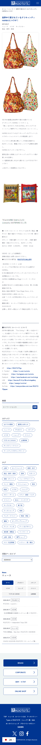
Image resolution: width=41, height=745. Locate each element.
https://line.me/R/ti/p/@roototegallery (22, 380)
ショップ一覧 (26, 720)
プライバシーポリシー (27, 723)
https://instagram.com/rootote (22, 374)
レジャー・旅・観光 (26, 542)
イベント (28, 435)
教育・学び (31, 468)
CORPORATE (20, 672)
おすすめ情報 (8, 424)
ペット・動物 (8, 484)
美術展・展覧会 (9, 532)
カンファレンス (17, 468)
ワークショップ (9, 510)
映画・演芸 (24, 516)
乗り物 (20, 505)
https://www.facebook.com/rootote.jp (24, 377)
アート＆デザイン (25, 526)
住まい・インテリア (21, 500)
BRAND (20, 663)
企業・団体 (7, 537)
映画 (5, 489)
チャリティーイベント (11, 446)
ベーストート (23, 532)
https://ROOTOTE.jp (14, 368)
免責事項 (20, 727)
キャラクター (8, 505)
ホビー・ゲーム (9, 495)
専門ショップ (20, 537)
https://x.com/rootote (21, 371)
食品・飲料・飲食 (10, 473)
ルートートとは (20, 716)
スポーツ (32, 473)
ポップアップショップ (19, 521)
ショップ (16, 435)
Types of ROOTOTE (13, 720)
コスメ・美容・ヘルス (26, 495)
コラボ (6, 435)
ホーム (4, 9)
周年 (33, 484)
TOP (5, 716)
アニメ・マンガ (9, 526)
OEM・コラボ (20, 682)
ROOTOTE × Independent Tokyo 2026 (15, 622)
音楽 (22, 473)
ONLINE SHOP (20, 691)
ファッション (22, 484)
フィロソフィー (32, 716)
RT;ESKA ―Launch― (10, 604)
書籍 (5, 521)
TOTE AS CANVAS (10, 440)
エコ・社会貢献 (9, 542)
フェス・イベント (10, 516)
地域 (20, 510)
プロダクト (18, 430)
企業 (5, 468)
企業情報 (24, 440)
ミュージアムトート (26, 479)
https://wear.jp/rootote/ (18, 383)
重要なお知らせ (23, 424)
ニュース (10, 9)
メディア (30, 430)
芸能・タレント (9, 479)
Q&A (33, 720)
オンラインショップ (12, 723)
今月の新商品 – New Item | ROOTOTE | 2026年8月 (19, 632)
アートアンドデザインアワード (14, 451)
